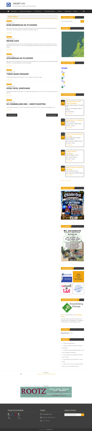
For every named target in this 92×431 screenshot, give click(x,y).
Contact (75, 11)
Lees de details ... (69, 113)
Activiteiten (9, 21)
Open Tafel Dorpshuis (18, 88)
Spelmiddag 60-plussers (19, 58)
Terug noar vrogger (17, 74)
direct (63, 314)
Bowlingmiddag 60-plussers (21, 25)
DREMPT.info (19, 3)
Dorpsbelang (68, 11)
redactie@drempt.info (47, 414)
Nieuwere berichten (51, 115)
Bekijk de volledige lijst (66, 180)
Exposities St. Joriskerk (74, 120)
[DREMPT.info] (8, 11)
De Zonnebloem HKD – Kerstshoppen (25, 104)
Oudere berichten (12, 115)
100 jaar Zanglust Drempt (69, 343)
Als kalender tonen (65, 98)
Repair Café (12, 41)
